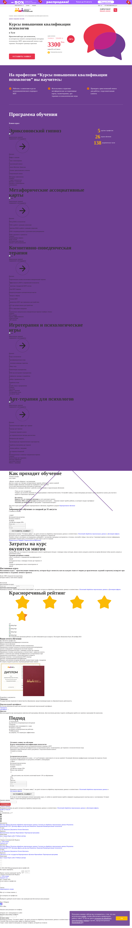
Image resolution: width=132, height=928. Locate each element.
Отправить (5, 804)
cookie (83, 916)
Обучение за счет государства (9, 854)
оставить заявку (21, 531)
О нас (27, 5)
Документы (13, 829)
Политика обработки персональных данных (24, 824)
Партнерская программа (32, 833)
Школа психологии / (19, 15)
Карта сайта (11, 836)
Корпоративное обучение (67, 505)
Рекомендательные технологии (52, 826)
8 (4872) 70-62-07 (105, 9)
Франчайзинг (20, 833)
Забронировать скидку (7, 889)
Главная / (11, 15)
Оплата (20, 829)
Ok (122, 918)
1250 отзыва (5, 841)
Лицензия (40, 826)
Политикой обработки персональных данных (92, 534)
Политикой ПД (77, 922)
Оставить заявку (22, 56)
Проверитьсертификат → (4, 708)
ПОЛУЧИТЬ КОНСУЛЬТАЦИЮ (8, 588)
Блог (1, 836)
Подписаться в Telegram (16, 540)
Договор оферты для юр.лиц (20, 826)
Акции (34, 5)
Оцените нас (4, 843)
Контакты (26, 829)
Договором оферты (113, 534)
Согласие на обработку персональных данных (52, 824)
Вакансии (7, 829)
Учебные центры (20, 836)
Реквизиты (33, 826)
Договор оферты (5, 824)
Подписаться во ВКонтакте (32, 540)
